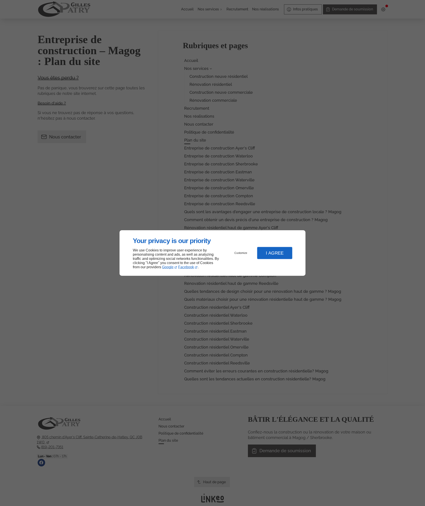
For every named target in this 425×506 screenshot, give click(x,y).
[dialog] (212, 253)
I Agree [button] (275, 253)
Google (168, 267)
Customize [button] (240, 253)
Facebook (186, 267)
